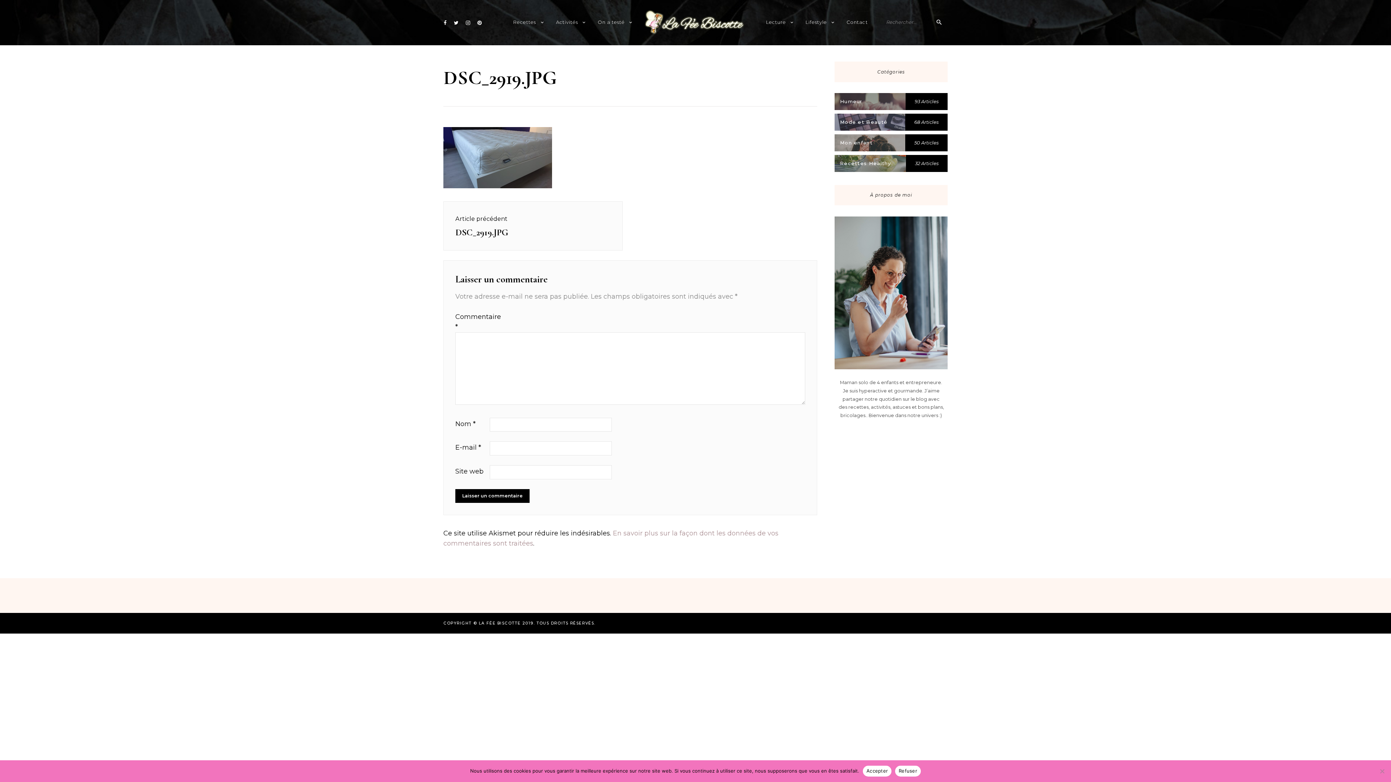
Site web (469, 471)
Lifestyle (816, 22)
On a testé (611, 22)
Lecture (776, 22)
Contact (857, 22)
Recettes (524, 22)
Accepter (877, 771)
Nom (465, 424)
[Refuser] (1382, 771)
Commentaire (471, 322)
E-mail (468, 447)
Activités (567, 22)
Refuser (908, 771)
